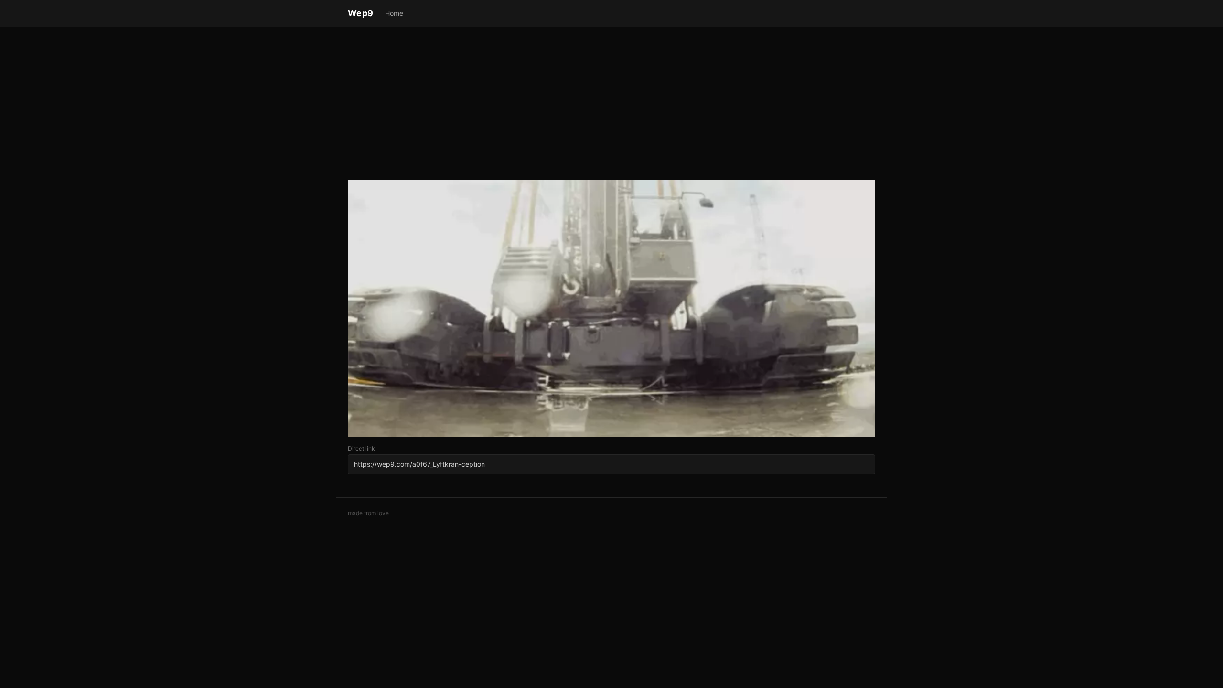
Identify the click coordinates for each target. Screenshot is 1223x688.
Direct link (361, 448)
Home (394, 13)
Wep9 (361, 13)
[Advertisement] (611, 105)
